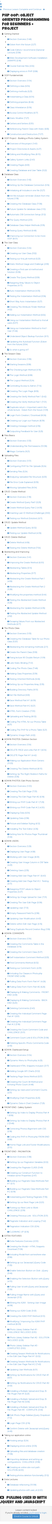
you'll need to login (38, 1513)
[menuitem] (1, 4)
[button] (0, 1)
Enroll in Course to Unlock (26, 1516)
